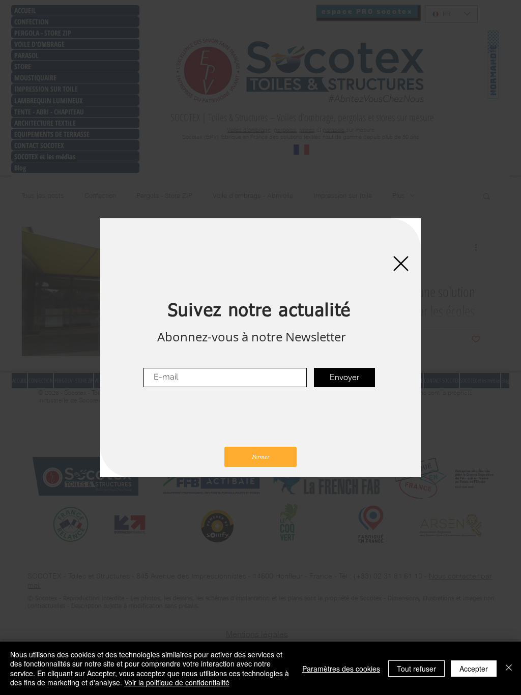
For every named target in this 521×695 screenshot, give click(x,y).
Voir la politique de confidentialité (176, 682)
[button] (401, 263)
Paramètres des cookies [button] (341, 668)
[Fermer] (509, 668)
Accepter (473, 668)
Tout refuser (416, 668)
